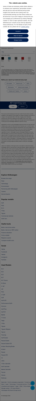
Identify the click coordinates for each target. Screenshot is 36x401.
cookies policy (25, 26)
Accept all (18, 31)
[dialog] (18, 200)
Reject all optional (18, 35)
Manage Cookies (18, 40)
